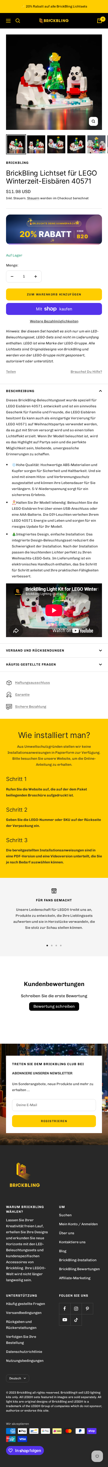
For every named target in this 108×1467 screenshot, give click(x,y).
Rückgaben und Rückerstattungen (21, 1325)
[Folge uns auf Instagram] (76, 1308)
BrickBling (17, 163)
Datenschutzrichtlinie (24, 1352)
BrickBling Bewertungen (79, 1269)
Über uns (66, 1233)
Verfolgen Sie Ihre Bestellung (21, 1340)
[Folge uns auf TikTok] (76, 1319)
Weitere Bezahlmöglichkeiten (54, 321)
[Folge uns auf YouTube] (64, 1319)
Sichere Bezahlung (30, 707)
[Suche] (18, 20)
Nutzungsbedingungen (24, 1361)
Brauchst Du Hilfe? (86, 372)
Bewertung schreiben (54, 1006)
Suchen (65, 1215)
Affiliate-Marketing (74, 1278)
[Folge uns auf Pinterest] (87, 1308)
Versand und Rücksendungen (35, 650)
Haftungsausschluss (32, 683)
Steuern (33, 198)
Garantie (22, 695)
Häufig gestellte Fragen (31, 664)
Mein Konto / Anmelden (78, 1224)
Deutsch (15, 1378)
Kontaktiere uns (72, 1242)
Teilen (11, 372)
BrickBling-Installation (77, 1260)
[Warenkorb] (99, 20)
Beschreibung (20, 391)
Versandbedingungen (23, 1313)
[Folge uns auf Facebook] (64, 1308)
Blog (62, 1251)
